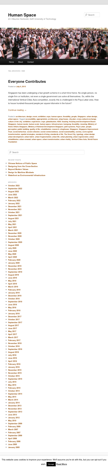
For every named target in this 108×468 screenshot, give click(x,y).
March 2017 (13, 337)
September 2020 (15, 242)
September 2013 (15, 411)
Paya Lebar (80, 126)
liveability (67, 116)
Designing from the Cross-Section (23, 166)
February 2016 (14, 364)
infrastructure (57, 124)
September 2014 (15, 393)
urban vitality (65, 139)
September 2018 (15, 301)
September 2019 (15, 271)
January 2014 (14, 402)
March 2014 (13, 399)
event (35, 116)
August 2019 (13, 274)
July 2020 (12, 248)
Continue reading (17, 109)
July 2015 (12, 381)
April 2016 (12, 361)
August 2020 (13, 245)
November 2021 (15, 209)
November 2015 (15, 373)
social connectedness (49, 131)
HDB (59, 121)
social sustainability (67, 131)
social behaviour (19, 131)
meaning (83, 124)
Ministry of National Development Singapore (45, 126)
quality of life (35, 129)
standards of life (56, 134)
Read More (61, 464)
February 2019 (14, 289)
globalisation (51, 121)
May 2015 (12, 385)
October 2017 (14, 319)
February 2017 (14, 340)
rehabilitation (46, 129)
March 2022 (13, 197)
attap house (63, 119)
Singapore (82, 116)
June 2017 (12, 328)
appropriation (42, 119)
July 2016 (12, 355)
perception (12, 129)
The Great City (70, 134)
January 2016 (14, 367)
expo (48, 116)
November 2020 (15, 236)
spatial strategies (28, 134)
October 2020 (14, 239)
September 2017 (15, 322)
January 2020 (14, 262)
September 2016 (15, 349)
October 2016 (14, 346)
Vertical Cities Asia (79, 139)
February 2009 (14, 426)
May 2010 (12, 420)
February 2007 (14, 432)
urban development (16, 136)
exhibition (42, 116)
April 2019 (12, 283)
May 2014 (12, 396)
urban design (92, 116)
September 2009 (15, 423)
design (29, 116)
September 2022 (15, 188)
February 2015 (14, 387)
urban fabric (29, 136)
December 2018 (14, 295)
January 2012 (14, 417)
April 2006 (12, 438)
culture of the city (15, 121)
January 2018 (14, 313)
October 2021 (14, 212)
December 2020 (14, 233)
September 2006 (15, 435)
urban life (56, 136)
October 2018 (14, 298)
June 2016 (12, 358)
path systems (69, 126)
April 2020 (12, 257)
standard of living (43, 134)
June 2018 (12, 304)
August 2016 (13, 352)
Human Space (22, 15)
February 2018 (14, 310)
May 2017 (12, 331)
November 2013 (15, 408)
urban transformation (50, 139)
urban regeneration (80, 136)
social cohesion (33, 131)
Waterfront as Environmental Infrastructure (26, 175)
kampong (67, 124)
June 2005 (12, 444)
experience (36, 121)
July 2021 (12, 221)
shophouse (64, 129)
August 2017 (13, 325)
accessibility (31, 119)
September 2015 (15, 378)
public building (23, 129)
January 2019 (14, 292)
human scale (34, 124)
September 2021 (15, 215)
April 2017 (12, 334)
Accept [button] (51, 464)
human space (56, 116)
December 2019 (14, 266)
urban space (13, 119)
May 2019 (12, 280)
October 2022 (14, 185)
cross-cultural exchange (86, 119)
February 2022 (14, 200)
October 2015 (14, 376)
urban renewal (25, 139)
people (74, 116)
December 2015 (14, 370)
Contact (30, 62)
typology (79, 134)
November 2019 (15, 269)
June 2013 (12, 414)
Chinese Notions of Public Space (22, 163)
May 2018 (12, 307)
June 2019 (12, 277)
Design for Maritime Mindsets (21, 172)
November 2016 (15, 343)
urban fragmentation (43, 136)
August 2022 (13, 191)
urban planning (66, 136)
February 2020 (14, 259)
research (55, 129)
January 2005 (14, 447)
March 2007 (13, 429)
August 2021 (13, 218)
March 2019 (13, 286)
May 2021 (12, 224)
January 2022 (14, 203)
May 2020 (12, 254)
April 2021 (12, 227)
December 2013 (14, 405)
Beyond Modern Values (18, 169)
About (20, 62)
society (79, 131)
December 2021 (14, 206)
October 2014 (14, 390)
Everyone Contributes (27, 81)
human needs (22, 124)
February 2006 (14, 441)
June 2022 (12, 194)
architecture (21, 116)
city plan (72, 119)
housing (65, 121)
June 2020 (12, 251)
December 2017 (14, 316)
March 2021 (13, 230)
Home (11, 62)
